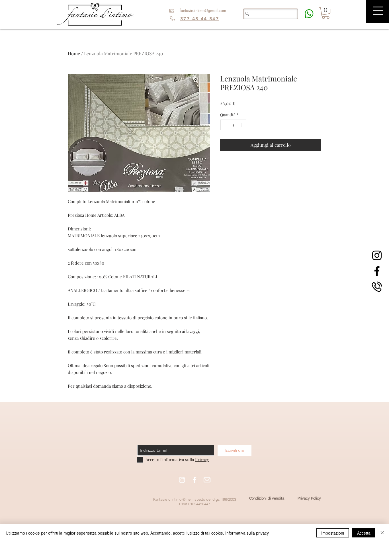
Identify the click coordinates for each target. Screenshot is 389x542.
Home (74, 53)
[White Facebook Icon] (194, 480)
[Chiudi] (382, 532)
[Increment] (241, 125)
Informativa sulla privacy (247, 533)
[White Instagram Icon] (182, 480)
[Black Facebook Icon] (376, 271)
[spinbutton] (233, 125)
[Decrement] (224, 125)
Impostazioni (332, 533)
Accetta (363, 533)
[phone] (376, 286)
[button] (378, 11)
